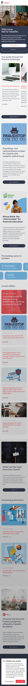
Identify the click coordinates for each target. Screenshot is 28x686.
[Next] (26, 77)
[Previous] (2, 77)
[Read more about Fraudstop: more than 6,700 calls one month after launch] (14, 330)
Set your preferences (9, 681)
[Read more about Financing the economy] (11, 85)
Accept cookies (20, 681)
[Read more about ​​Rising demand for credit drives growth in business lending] (14, 418)
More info (12, 677)
